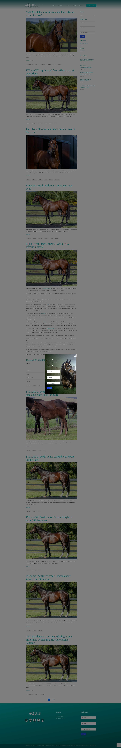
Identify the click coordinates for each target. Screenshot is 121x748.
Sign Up (49, 388)
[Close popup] (75, 355)
